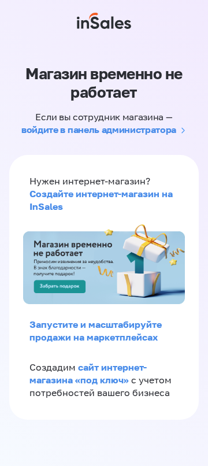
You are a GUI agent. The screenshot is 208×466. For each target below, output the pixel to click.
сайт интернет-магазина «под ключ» (88, 373)
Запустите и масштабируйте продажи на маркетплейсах (95, 331)
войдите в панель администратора (98, 129)
